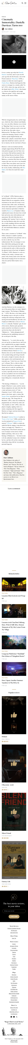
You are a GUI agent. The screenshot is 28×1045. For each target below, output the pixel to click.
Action (14, 944)
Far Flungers (14, 983)
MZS (14, 981)
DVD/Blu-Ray (14, 989)
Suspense (14, 967)
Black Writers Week (14, 993)
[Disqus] (14, 548)
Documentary (14, 950)
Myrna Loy (10, 211)
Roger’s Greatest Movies (14, 928)
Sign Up (14, 938)
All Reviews (14, 930)
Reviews (14, 974)
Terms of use (14, 1040)
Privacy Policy (14, 1041)
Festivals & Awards (14, 1002)
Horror (14, 954)
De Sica (20, 350)
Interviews (14, 985)
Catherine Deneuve (13, 417)
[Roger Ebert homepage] (9, 3)
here (12, 479)
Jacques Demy (6, 396)
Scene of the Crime (7, 419)
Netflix (14, 960)
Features (4, 16)
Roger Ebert (14, 1000)
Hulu (14, 956)
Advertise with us (14, 1012)
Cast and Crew (14, 932)
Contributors (14, 1014)
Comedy (14, 948)
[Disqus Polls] (14, 510)
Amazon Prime (14, 946)
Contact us (14, 1009)
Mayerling (15, 79)
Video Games (14, 991)
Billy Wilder (15, 89)
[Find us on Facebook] (11, 1017)
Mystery (14, 958)
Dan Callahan (9, 29)
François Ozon (17, 421)
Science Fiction (14, 965)
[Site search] (22, 3)
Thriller (14, 969)
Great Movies (14, 979)
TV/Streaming (14, 997)
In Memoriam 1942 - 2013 (14, 1023)
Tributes (14, 987)
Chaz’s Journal (14, 977)
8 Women (9, 423)
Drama (14, 952)
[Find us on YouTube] (14, 1016)
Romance (14, 963)
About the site (14, 1007)
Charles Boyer (5, 83)
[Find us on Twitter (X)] (16, 1017)
